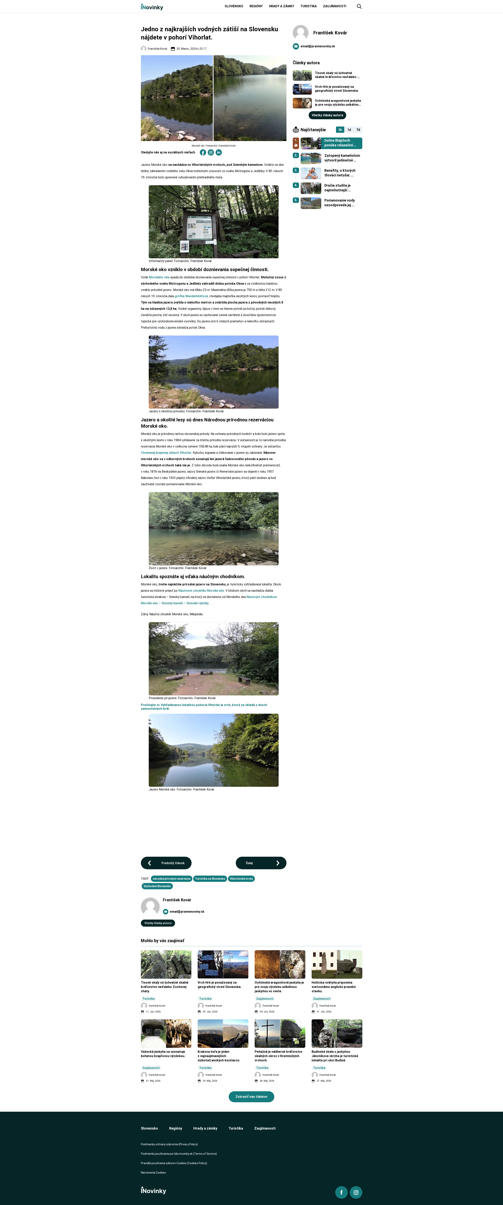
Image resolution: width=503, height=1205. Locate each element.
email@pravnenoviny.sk (187, 911)
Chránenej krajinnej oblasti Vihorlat (166, 453)
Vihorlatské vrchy (241, 878)
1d (349, 130)
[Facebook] (203, 152)
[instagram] (211, 152)
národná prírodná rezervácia (171, 878)
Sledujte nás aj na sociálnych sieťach (168, 152)
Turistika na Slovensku (210, 878)
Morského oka (159, 277)
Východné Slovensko (157, 886)
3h (340, 130)
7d (358, 130)
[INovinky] (152, 6)
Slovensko (149, 1128)
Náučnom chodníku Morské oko (201, 590)
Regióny (175, 1128)
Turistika (236, 1128)
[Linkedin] (219, 152)
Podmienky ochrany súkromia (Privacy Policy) (169, 1144)
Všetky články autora (158, 923)
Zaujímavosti (264, 1128)
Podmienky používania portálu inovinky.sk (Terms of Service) (179, 1153)
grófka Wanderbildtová (191, 296)
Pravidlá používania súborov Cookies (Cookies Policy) (174, 1163)
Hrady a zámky (205, 1128)
